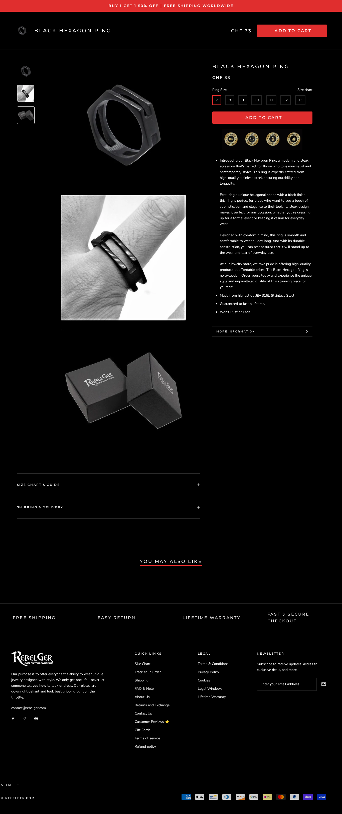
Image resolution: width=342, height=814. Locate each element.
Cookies (204, 680)
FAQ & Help (144, 688)
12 (286, 100)
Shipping (141, 680)
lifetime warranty (211, 617)
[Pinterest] (36, 718)
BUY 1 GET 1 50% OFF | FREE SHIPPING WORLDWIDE (171, 6)
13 (300, 100)
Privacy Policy (208, 672)
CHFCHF (8, 784)
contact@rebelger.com (28, 708)
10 (257, 100)
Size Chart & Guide (38, 485)
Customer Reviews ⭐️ (152, 721)
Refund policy (145, 746)
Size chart (304, 89)
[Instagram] (24, 718)
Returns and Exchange (152, 705)
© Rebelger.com (18, 798)
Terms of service (147, 738)
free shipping (34, 617)
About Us (142, 696)
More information (235, 331)
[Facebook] (13, 718)
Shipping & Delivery (40, 507)
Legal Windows (210, 688)
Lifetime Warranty (212, 696)
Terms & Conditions (213, 663)
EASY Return (117, 617)
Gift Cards (142, 730)
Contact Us (143, 713)
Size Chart (142, 663)
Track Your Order (148, 672)
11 (271, 100)
